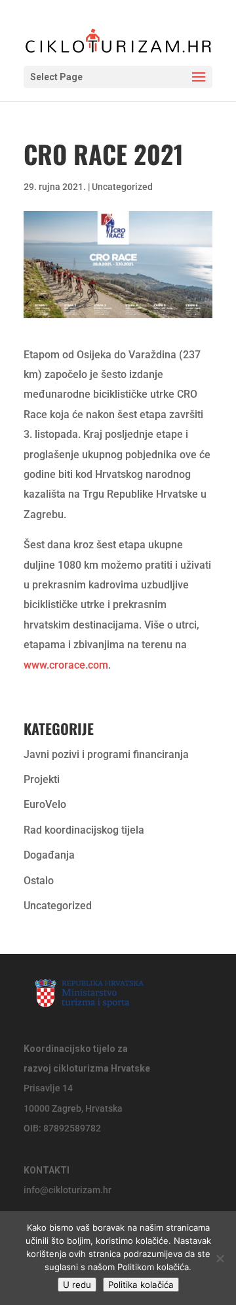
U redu (77, 1284)
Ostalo (39, 880)
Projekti (42, 779)
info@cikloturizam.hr (67, 1190)
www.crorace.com (66, 665)
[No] (219, 1258)
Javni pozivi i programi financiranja (106, 754)
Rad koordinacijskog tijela (84, 830)
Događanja (49, 855)
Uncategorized (122, 186)
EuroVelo (45, 804)
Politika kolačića (141, 1284)
